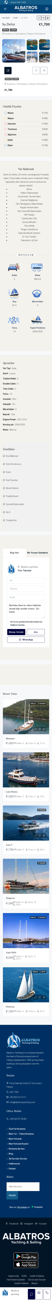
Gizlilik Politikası (37, 1276)
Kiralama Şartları (17, 1149)
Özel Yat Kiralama (17, 1129)
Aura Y (9, 845)
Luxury (13, 30)
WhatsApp (27, 639)
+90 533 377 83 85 (18, 1119)
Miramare (10, 738)
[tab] (8, 70)
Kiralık (5, 30)
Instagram (28, 1224)
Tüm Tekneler (24, 570)
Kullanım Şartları (17, 625)
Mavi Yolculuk (15, 1139)
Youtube (42, 1224)
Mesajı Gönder (16, 632)
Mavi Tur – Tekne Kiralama (21, 1134)
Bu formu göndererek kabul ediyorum (26, 623)
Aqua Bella (11, 952)
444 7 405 (21, 2)
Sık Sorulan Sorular (18, 1159)
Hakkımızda (14, 1163)
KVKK (24, 1276)
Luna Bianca (11, 791)
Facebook (13, 1224)
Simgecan (10, 898)
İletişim (12, 1168)
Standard (41, 703)
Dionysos (10, 1006)
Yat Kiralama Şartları (15, 1279)
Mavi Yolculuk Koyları (19, 1144)
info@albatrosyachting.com (22, 1102)
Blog (11, 1154)
